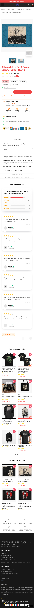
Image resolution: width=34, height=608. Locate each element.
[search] (29, 5)
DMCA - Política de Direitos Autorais (9, 560)
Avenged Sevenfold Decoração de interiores (17, 9)
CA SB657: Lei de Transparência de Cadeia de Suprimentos (15, 562)
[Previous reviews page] (23, 338)
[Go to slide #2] (21, 61)
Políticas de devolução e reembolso (9, 573)
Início (2, 9)
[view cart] (32, 5)
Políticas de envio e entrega (7, 569)
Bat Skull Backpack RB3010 (8, 445)
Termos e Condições (6, 555)
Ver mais (17, 454)
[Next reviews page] (30, 338)
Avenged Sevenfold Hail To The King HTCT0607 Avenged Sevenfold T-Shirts (8, 369)
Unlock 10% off (3, 601)
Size (3, 79)
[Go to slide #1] (13, 61)
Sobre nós (3, 553)
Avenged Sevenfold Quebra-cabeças (11, 12)
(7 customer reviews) (14, 73)
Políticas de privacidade (7, 557)
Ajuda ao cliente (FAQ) (6, 578)
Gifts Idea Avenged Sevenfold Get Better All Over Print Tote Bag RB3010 (25, 396)
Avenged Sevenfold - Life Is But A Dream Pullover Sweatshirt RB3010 (8, 421)
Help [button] (31, 606)
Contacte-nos (4, 576)
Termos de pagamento (6, 571)
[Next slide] (31, 35)
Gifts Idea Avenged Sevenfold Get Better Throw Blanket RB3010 (8, 396)
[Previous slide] (3, 35)
